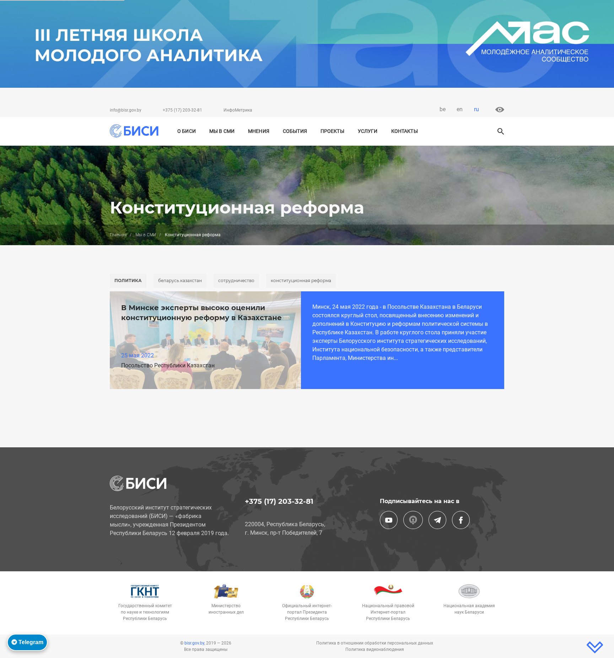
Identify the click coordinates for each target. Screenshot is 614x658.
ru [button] (476, 109)
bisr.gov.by (194, 643)
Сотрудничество (236, 280)
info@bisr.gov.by (125, 110)
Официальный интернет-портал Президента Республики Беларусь (307, 612)
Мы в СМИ (222, 131)
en (460, 109)
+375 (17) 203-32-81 (182, 110)
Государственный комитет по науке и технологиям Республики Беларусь (145, 612)
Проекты (332, 131)
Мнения (258, 131)
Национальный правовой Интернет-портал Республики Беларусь (388, 612)
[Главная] (134, 131)
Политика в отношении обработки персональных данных (374, 643)
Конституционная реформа (301, 280)
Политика (128, 280)
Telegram (30, 642)
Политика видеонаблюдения (374, 649)
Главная (118, 234)
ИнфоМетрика (237, 110)
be (443, 109)
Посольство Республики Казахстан (168, 365)
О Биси (186, 131)
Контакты (404, 131)
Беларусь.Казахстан (180, 280)
